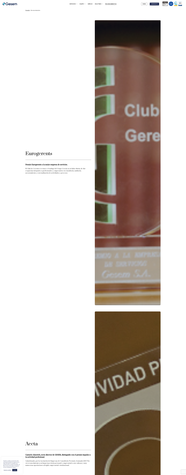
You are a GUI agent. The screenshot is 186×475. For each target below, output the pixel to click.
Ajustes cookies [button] (7, 470)
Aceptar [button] (14, 470)
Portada (27, 10)
